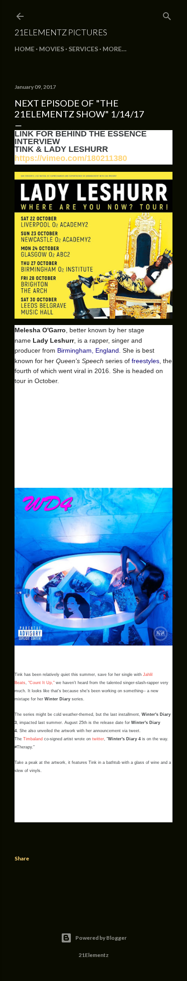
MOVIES (51, 49)
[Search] (167, 14)
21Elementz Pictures (61, 32)
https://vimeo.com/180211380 (71, 158)
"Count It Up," (41, 682)
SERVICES (83, 49)
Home (24, 49)
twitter (98, 739)
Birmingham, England (88, 350)
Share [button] (22, 858)
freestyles (145, 360)
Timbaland (33, 739)
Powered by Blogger (101, 937)
